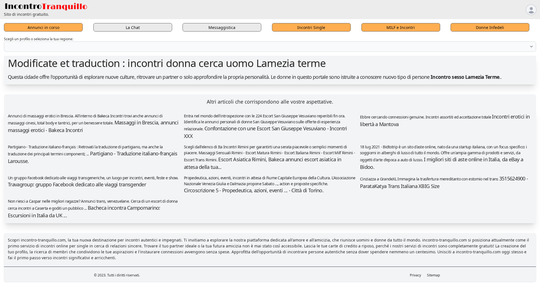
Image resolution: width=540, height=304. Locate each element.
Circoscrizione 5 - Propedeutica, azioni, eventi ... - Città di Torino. (253, 190)
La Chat (133, 27)
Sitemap (433, 275)
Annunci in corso (43, 27)
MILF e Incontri (400, 27)
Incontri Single (311, 27)
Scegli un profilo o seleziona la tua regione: (38, 39)
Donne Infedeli (490, 27)
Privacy (415, 275)
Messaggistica (221, 27)
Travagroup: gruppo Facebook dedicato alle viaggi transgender (77, 184)
